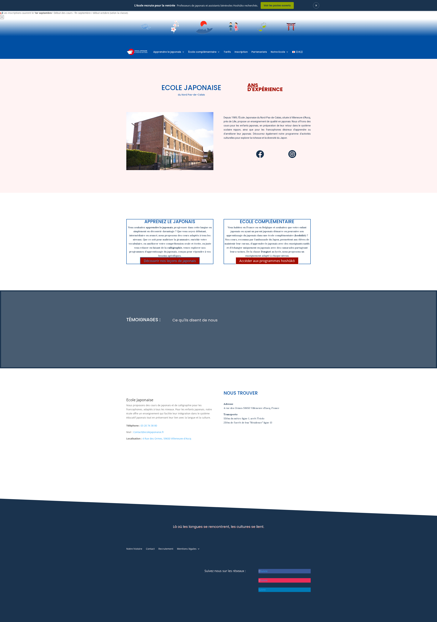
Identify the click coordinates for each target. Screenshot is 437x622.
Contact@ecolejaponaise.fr (148, 432)
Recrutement (165, 549)
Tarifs (227, 52)
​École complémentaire (202, 52)
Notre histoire (134, 549)
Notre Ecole (278, 52)
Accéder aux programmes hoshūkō (267, 260)
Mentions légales (186, 549)
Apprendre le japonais (167, 52)
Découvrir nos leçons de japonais (170, 260)
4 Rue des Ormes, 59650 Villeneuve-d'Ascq (167, 438)
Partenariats (259, 52)
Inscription (241, 52)
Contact (150, 549)
